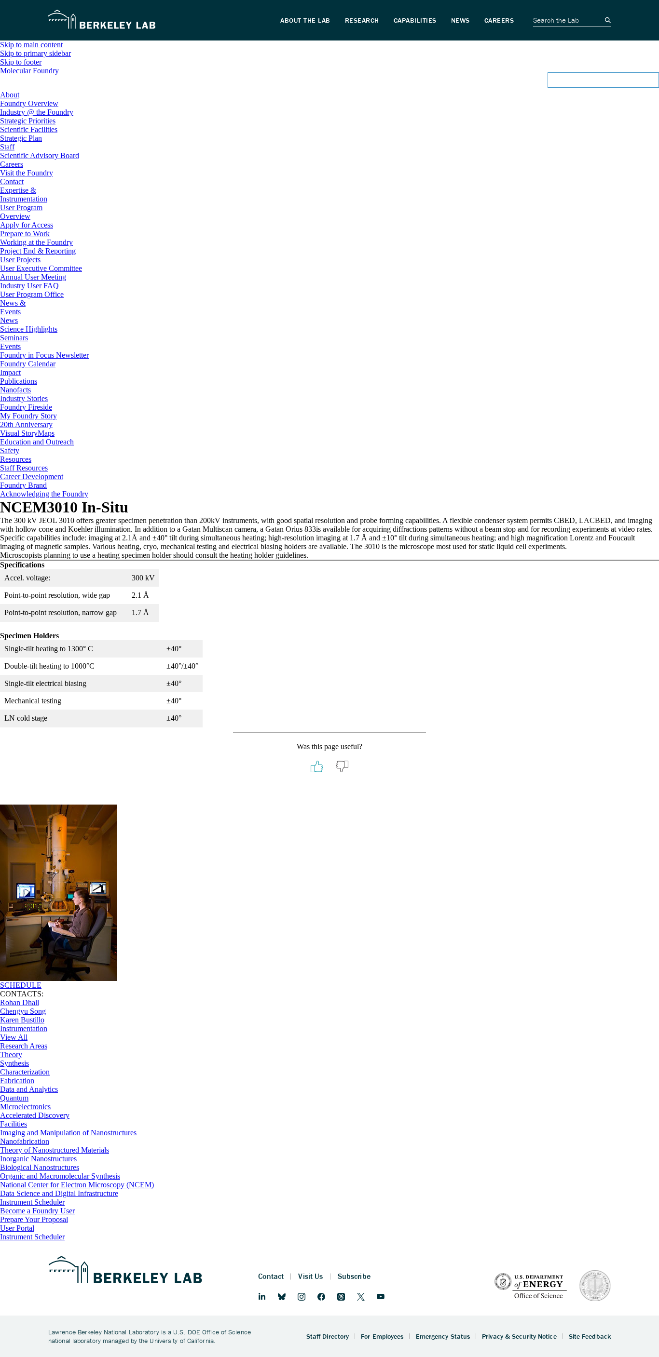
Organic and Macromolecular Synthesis (60, 1176)
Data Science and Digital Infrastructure (59, 1193)
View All (13, 1037)
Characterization (25, 1072)
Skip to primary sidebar (35, 53)
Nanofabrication (24, 1141)
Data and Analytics (29, 1089)
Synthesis (14, 1063)
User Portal (17, 1228)
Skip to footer (20, 62)
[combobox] (329, 83)
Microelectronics (25, 1106)
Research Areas (23, 1046)
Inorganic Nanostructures (38, 1159)
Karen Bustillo (22, 1020)
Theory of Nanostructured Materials (54, 1150)
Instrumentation (23, 1028)
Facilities (13, 1124)
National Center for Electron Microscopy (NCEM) (77, 1185)
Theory (11, 1054)
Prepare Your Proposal (34, 1219)
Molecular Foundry (29, 71)
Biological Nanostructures (39, 1167)
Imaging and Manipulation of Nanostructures (68, 1133)
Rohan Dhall (19, 1002)
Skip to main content (31, 44)
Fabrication (17, 1080)
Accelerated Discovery (34, 1115)
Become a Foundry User (37, 1211)
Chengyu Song (23, 1011)
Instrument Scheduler (32, 1202)
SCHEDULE (20, 985)
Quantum (14, 1098)
